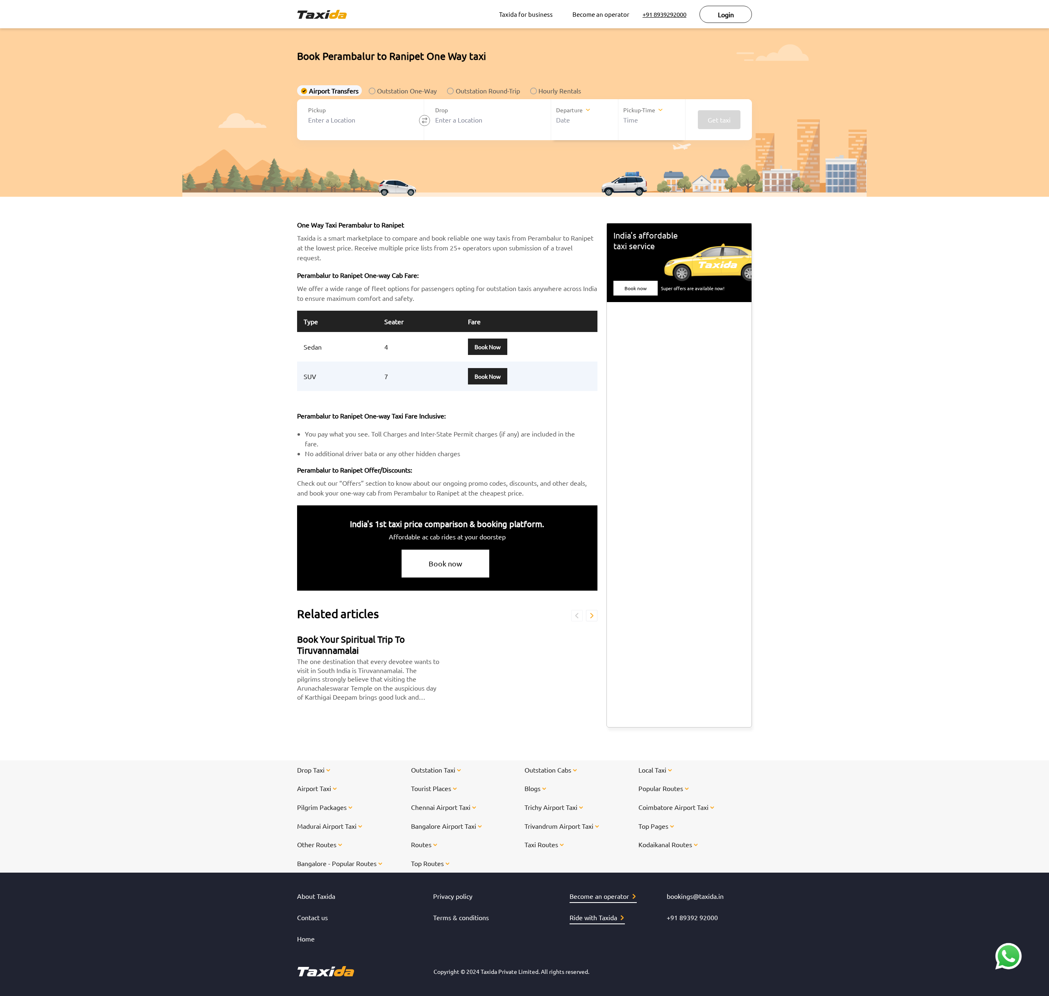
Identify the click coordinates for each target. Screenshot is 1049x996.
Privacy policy (452, 896)
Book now (445, 563)
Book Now (488, 346)
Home (306, 939)
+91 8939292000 (664, 14)
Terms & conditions (461, 917)
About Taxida (316, 896)
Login (726, 14)
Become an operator (600, 14)
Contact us (312, 917)
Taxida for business (526, 14)
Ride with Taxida (593, 917)
